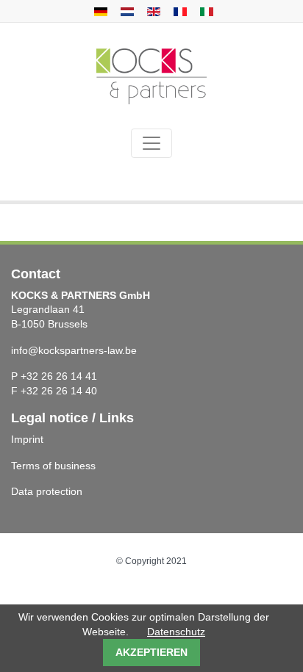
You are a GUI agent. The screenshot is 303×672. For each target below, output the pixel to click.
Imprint (27, 439)
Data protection (46, 491)
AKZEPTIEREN (151, 652)
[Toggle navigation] (151, 143)
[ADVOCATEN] (125, 11)
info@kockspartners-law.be (74, 350)
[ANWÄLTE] (98, 11)
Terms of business (53, 466)
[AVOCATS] (178, 11)
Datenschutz (176, 631)
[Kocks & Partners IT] (204, 11)
